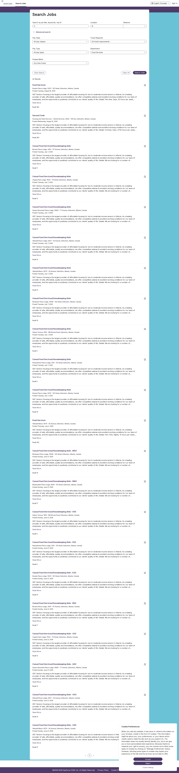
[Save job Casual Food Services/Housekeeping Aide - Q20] (145, 664)
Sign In (174, 3)
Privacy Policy (103, 770)
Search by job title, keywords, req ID (46, 22)
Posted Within (37, 59)
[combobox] (108, 26)
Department (95, 49)
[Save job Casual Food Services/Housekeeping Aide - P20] (145, 542)
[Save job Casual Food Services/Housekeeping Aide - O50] (145, 694)
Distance (126, 22)
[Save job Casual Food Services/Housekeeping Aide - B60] (145, 603)
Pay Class (36, 38)
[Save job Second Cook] (145, 115)
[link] (89, 755)
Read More (36, 103)
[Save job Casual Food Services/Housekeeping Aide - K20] (145, 573)
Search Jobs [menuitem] (21, 3)
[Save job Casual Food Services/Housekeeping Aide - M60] (145, 481)
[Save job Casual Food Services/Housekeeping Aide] (145, 146)
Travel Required (96, 38)
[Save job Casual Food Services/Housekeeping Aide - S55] (145, 512)
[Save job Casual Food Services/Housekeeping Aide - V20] (145, 634)
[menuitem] (7, 3)
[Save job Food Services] (145, 85)
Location (93, 22)
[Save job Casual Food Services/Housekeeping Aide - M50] (145, 451)
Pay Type (36, 49)
